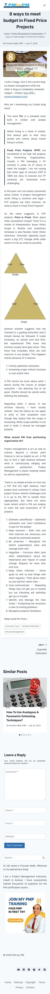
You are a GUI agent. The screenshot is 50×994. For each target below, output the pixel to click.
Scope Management (14, 632)
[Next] (42, 705)
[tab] (19, 735)
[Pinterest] (44, 969)
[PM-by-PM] (16, 5)
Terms (42, 982)
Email (9, 823)
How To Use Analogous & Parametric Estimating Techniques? (22, 716)
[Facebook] (29, 969)
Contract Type (12, 626)
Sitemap (18, 982)
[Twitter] (39, 969)
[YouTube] (18, 969)
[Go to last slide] (7, 705)
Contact (30, 987)
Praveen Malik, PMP (14, 43)
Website (9, 836)
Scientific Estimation (41, 649)
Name (9, 810)
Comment (11, 771)
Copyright (30, 982)
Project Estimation (30, 626)
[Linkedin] (23, 969)
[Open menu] (44, 5)
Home (8, 982)
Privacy (19, 987)
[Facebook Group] (34, 969)
